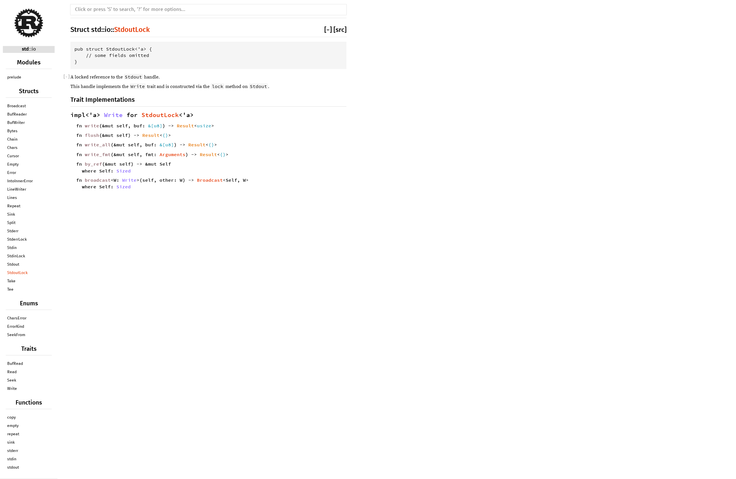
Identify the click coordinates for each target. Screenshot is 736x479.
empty (13, 426)
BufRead (15, 364)
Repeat (13, 206)
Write (12, 389)
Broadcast (16, 106)
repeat (13, 434)
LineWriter (16, 189)
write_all (98, 144)
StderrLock (17, 239)
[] (329, 30)
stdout (13, 467)
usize (204, 126)
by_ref (93, 164)
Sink (11, 214)
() (165, 135)
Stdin (12, 248)
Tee (10, 290)
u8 (157, 126)
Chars (12, 148)
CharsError (16, 318)
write (92, 126)
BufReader (17, 114)
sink (11, 442)
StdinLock (16, 256)
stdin (11, 459)
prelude (14, 77)
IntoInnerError (20, 181)
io (34, 49)
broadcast (98, 180)
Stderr (12, 231)
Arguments (172, 154)
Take (11, 281)
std (25, 49)
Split (11, 223)
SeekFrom (16, 335)
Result (185, 126)
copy (11, 417)
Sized (123, 171)
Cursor (13, 156)
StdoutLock (17, 273)
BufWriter (16, 123)
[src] (340, 30)
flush (92, 135)
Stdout (13, 265)
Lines (12, 198)
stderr (12, 451)
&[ (151, 126)
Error (11, 173)
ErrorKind (15, 327)
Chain (12, 139)
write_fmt (98, 154)
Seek (11, 380)
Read (12, 372)
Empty (13, 164)
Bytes (12, 131)
